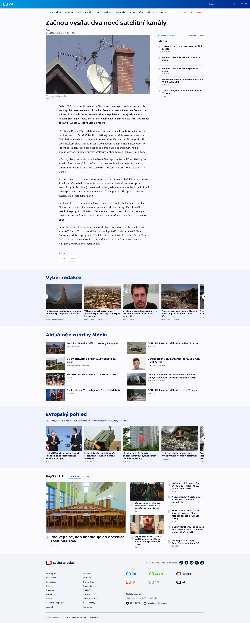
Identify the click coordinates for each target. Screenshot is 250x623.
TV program (51, 573)
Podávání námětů (91, 598)
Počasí (132, 12)
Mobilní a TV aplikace (55, 602)
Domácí (88, 12)
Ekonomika (120, 12)
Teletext (50, 586)
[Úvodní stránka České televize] (60, 563)
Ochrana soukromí (78, 617)
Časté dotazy (89, 602)
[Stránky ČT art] (154, 582)
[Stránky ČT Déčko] (130, 582)
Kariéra (86, 594)
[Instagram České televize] (181, 563)
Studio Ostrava (89, 586)
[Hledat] (234, 4)
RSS (202, 617)
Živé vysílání (51, 577)
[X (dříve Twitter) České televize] (197, 563)
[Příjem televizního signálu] (98, 64)
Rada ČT (87, 590)
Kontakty (87, 607)
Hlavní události (54, 12)
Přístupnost (93, 617)
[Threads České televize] (202, 563)
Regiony (107, 12)
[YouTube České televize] (192, 563)
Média (63, 259)
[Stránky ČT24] (131, 573)
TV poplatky (51, 582)
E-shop (49, 598)
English (65, 617)
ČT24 (48, 30)
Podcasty (162, 12)
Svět (98, 12)
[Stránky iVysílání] (184, 573)
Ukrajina (69, 12)
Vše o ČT (49, 607)
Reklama (87, 577)
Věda (141, 12)
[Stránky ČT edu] (181, 582)
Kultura (150, 12)
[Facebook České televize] (186, 563)
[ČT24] (8, 4)
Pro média (87, 573)
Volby (79, 12)
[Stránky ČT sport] (156, 573)
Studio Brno (88, 582)
